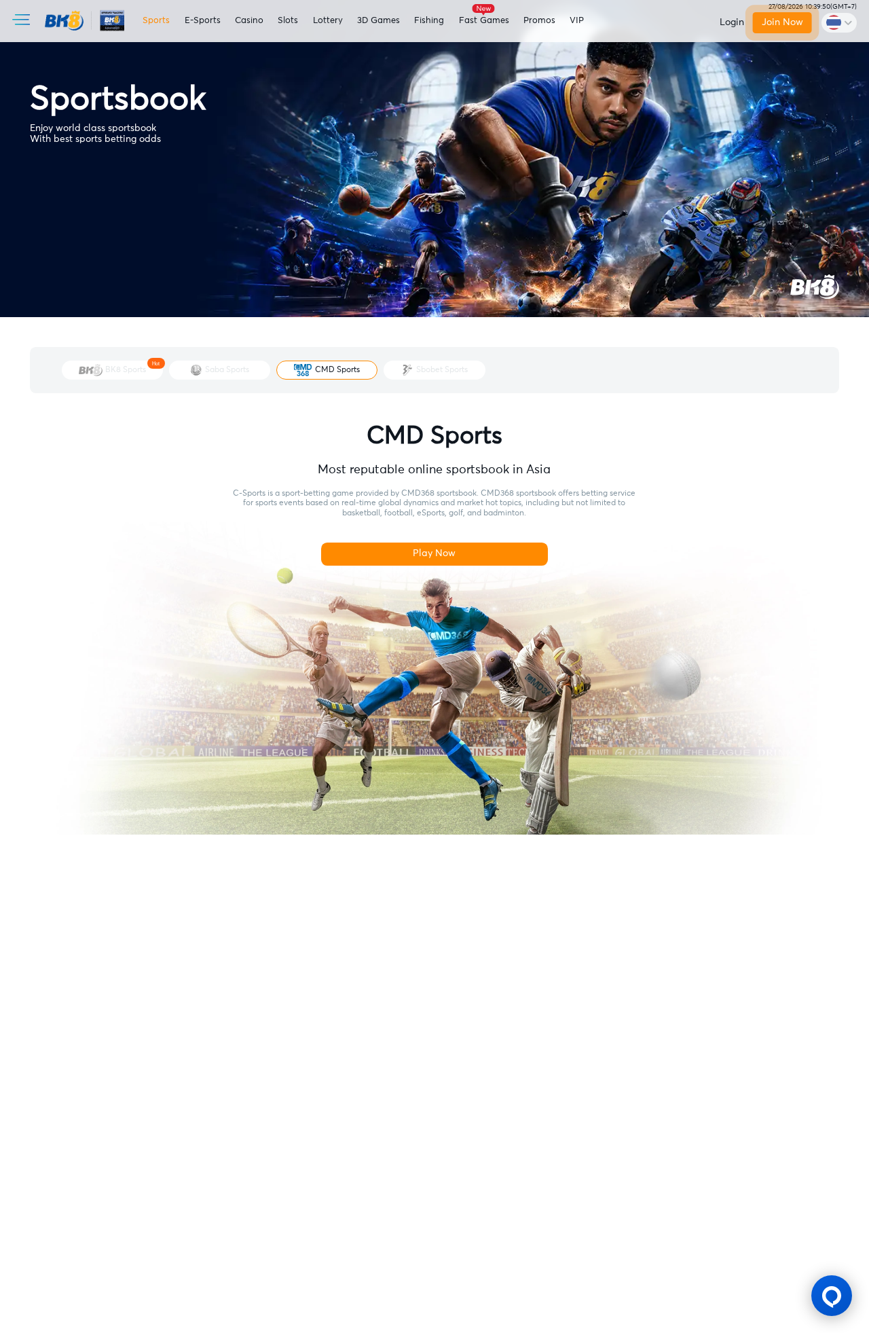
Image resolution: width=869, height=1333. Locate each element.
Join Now (782, 22)
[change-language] (839, 22)
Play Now (434, 553)
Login (732, 22)
